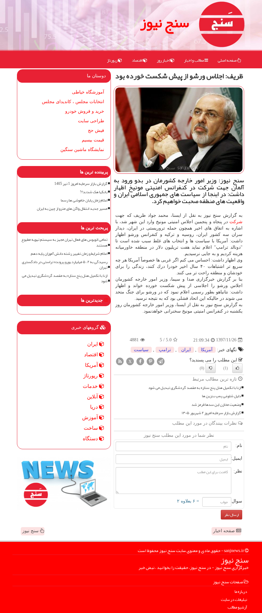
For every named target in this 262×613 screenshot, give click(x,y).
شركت (236, 221)
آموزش (90, 417)
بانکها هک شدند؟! (93, 192)
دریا (94, 407)
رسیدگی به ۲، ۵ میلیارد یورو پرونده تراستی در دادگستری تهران (64, 264)
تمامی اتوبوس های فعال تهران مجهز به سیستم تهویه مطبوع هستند (64, 242)
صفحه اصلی (227, 60)
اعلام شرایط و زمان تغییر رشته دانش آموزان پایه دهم (69, 253)
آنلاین (93, 396)
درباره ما (241, 591)
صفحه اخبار (224, 530)
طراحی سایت (91, 120)
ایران (186, 349)
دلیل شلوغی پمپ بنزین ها (221, 396)
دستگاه (91, 438)
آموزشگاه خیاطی (88, 92)
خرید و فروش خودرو (84, 111)
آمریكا (206, 349)
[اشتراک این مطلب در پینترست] (150, 361)
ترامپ (165, 349)
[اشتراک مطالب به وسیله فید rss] (119, 361)
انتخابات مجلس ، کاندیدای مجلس (73, 101)
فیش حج (96, 130)
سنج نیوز (164, 22)
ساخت (91, 428)
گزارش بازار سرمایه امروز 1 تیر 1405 (80, 183)
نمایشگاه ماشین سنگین (82, 149)
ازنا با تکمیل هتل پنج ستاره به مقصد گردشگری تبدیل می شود (194, 387)
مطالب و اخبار (194, 60)
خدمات (91, 386)
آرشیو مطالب (237, 607)
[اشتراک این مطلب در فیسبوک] (140, 361)
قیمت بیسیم (93, 140)
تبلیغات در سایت (234, 599)
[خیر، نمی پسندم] (210, 368)
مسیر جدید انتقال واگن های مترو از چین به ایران (72, 208)
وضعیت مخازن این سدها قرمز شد (216, 404)
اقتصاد (137, 60)
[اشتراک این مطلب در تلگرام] (160, 361)
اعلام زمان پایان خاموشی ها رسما (84, 200)
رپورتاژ (112, 60)
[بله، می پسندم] (237, 368)
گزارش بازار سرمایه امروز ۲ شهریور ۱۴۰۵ (211, 413)
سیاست (141, 349)
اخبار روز (163, 60)
